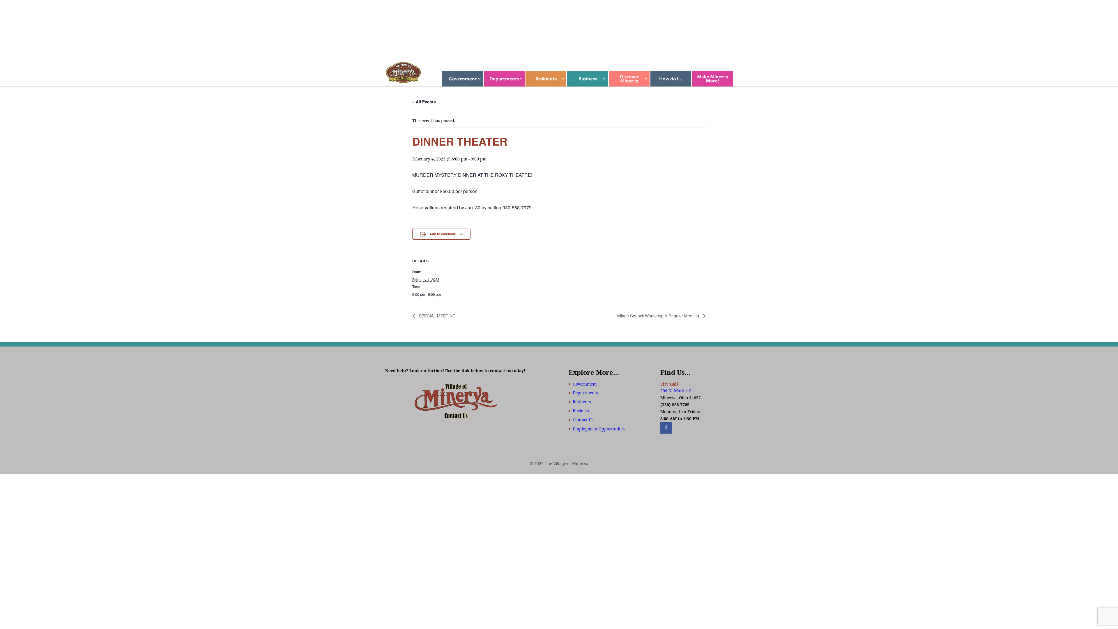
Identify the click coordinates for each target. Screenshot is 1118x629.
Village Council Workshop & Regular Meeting (658, 316)
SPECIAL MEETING (437, 316)
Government (463, 79)
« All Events (424, 102)
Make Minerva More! (712, 79)
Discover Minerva (629, 79)
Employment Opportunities (599, 429)
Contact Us (583, 420)
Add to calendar (442, 233)
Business (588, 79)
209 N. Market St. (677, 390)
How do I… (670, 79)
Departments (504, 79)
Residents (546, 79)
